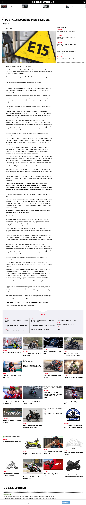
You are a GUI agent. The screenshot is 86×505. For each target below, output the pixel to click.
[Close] (84, 502)
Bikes (32, 318)
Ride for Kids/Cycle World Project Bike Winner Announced (66, 59)
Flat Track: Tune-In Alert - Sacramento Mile (66, 31)
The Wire (5, 28)
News (32, 324)
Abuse (20, 491)
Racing (58, 322)
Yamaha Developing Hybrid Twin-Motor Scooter (43, 325)
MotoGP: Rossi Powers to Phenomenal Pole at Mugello (66, 38)
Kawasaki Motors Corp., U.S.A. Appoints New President (16, 326)
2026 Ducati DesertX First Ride (12, 441)
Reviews (6, 329)
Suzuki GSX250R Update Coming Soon (66, 320)
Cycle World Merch (33, 491)
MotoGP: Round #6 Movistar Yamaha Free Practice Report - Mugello (66, 52)
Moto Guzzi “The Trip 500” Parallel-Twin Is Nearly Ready (69, 329)
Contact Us (25, 491)
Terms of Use (14, 491)
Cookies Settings (7, 494)
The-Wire (4, 17)
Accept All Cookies (65, 502)
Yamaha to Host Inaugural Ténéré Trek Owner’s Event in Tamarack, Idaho (73, 427)
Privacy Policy (7, 491)
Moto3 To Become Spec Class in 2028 (40, 329)
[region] (43, 502)
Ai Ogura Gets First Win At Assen (65, 324)
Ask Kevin (26, 475)
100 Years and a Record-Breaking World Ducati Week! (16, 321)
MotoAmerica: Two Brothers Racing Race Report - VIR (66, 45)
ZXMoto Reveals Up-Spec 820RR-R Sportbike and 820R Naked (42, 321)
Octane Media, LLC (19, 498)
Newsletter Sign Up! (44, 491)
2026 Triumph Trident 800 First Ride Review (16, 330)
